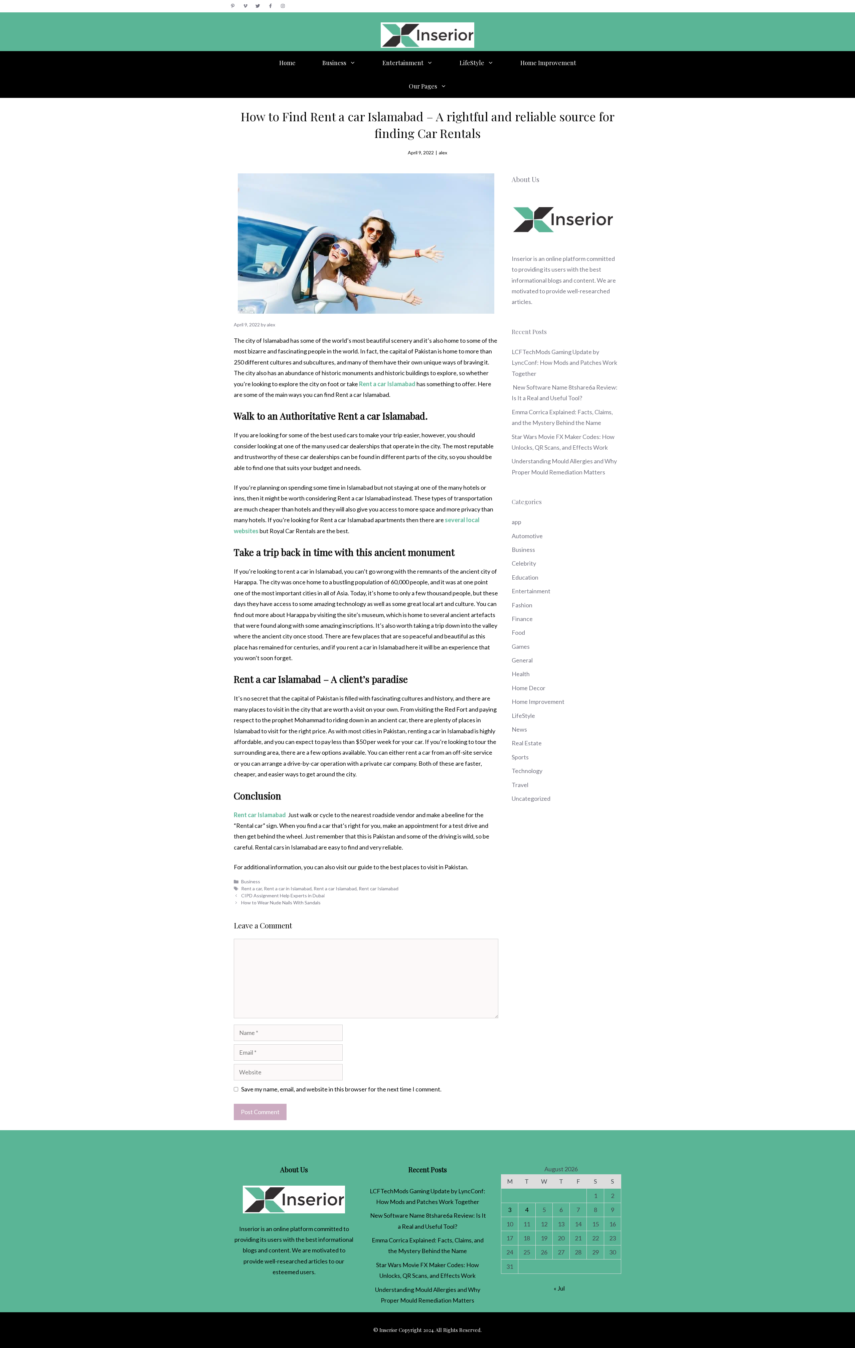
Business (334, 63)
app (516, 522)
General (522, 660)
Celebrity (524, 563)
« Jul (559, 1288)
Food (518, 632)
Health (521, 674)
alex (443, 152)
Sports (520, 757)
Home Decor (528, 688)
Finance (522, 618)
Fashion (522, 605)
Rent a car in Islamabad (288, 888)
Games (521, 646)
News (519, 729)
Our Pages (423, 86)
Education (525, 577)
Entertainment (402, 63)
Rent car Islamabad (378, 888)
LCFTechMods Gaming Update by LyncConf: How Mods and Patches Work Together (564, 362)
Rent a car (251, 888)
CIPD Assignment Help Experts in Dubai (283, 895)
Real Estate (527, 743)
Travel (520, 784)
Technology (527, 770)
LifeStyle (472, 63)
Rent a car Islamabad (335, 888)
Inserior (522, 258)
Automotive (527, 536)
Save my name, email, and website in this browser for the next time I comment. (341, 1089)
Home (287, 63)
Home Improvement (548, 63)
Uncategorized (531, 798)
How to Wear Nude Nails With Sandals (281, 902)
